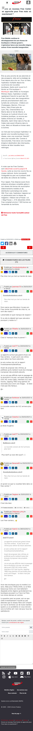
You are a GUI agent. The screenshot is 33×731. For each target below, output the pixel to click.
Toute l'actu (18, 720)
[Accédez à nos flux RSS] (4, 673)
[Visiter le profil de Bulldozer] (2, 398)
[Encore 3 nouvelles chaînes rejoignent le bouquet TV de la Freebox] (3, 247)
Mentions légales (9, 690)
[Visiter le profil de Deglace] (2, 495)
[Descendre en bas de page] (13, 272)
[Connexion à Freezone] (28, 2)
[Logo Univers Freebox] (16, 2)
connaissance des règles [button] (16, 622)
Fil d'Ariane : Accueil (7, 720)
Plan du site (23, 693)
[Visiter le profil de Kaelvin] (2, 529)
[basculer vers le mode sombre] (7, 2)
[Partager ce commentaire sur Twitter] (10, 272)
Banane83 (16, 463)
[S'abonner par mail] (15, 244)
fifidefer (15, 329)
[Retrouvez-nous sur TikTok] (9, 673)
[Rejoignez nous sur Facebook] (28, 673)
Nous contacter (12, 693)
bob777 (15, 346)
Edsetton (15, 417)
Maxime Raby (26, 239)
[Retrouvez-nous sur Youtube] (16, 673)
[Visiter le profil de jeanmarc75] (2, 287)
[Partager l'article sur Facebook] (7, 244)
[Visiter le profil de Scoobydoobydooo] (2, 268)
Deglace (15, 494)
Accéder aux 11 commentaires (16, 252)
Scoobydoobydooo (19, 267)
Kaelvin (15, 529)
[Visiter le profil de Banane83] (2, 464)
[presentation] (1, 636)
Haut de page (16, 713)
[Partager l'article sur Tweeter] (3, 244)
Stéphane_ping (18, 512)
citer (5, 272)
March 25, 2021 (25, 158)
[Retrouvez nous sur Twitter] (22, 673)
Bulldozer (16, 398)
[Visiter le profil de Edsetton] (2, 417)
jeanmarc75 (16, 287)
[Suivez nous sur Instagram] (4, 677)
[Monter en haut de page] (16, 272)
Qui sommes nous (22, 690)
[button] (1, 636)
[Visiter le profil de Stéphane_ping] (2, 512)
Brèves (26, 720)
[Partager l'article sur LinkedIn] (11, 244)
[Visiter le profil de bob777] (2, 346)
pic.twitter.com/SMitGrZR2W (16, 155)
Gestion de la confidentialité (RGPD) (12, 701)
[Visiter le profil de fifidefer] (2, 329)
